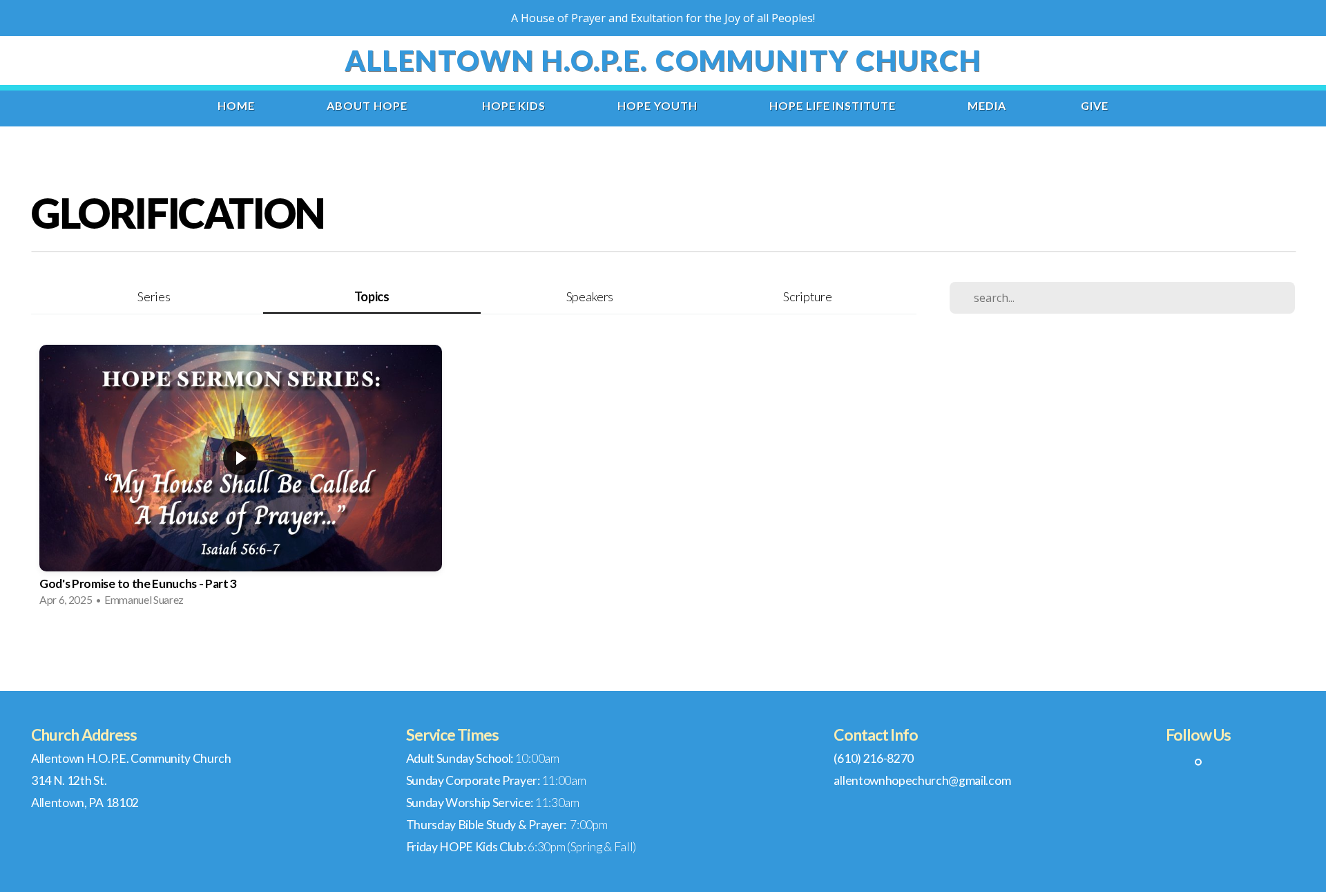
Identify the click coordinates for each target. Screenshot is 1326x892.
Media (988, 105)
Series (153, 296)
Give (1094, 105)
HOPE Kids (514, 105)
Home (236, 105)
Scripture (807, 296)
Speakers (589, 296)
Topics (372, 296)
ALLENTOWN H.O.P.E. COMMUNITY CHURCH (663, 60)
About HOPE (368, 105)
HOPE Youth (657, 105)
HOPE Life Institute (832, 105)
